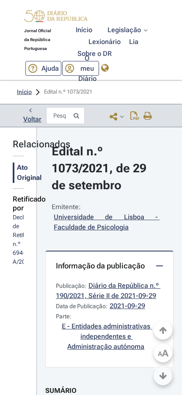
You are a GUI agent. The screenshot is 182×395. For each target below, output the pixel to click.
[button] (56, 17)
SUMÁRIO (61, 391)
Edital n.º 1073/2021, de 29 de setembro (100, 168)
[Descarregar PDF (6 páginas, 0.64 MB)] (134, 116)
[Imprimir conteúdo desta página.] (147, 116)
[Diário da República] (56, 18)
